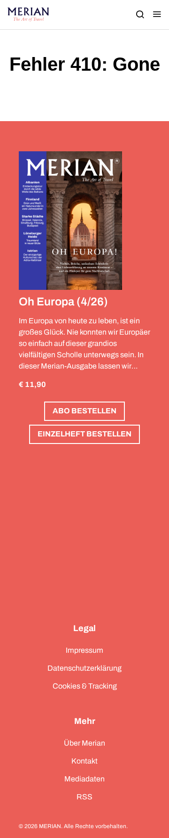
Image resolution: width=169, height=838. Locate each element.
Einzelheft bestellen (84, 434)
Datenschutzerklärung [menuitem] (84, 668)
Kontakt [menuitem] (84, 761)
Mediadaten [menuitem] (84, 779)
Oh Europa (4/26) (63, 302)
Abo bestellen (84, 411)
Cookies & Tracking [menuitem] (85, 686)
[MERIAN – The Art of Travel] (28, 15)
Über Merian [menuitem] (84, 743)
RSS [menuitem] (84, 797)
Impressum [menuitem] (84, 650)
